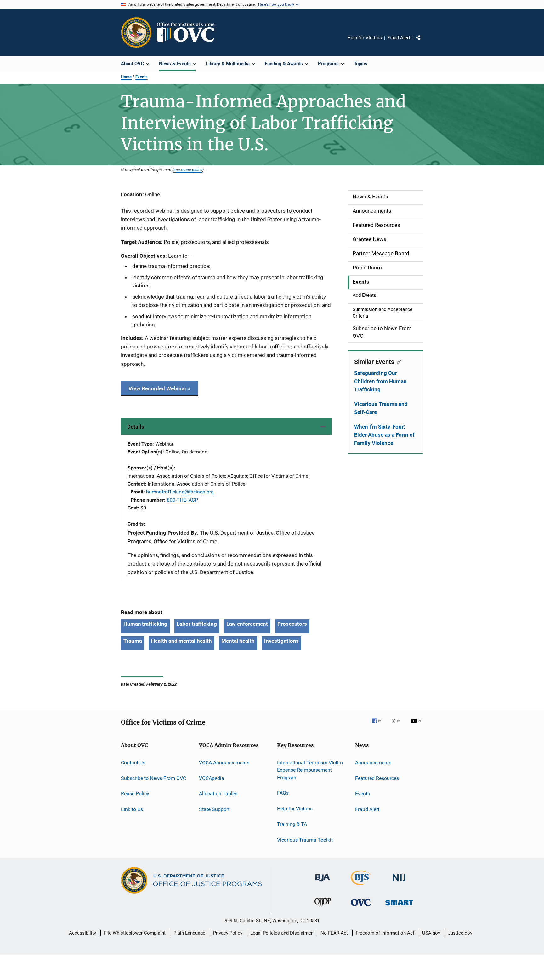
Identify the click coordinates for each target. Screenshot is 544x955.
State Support (214, 809)
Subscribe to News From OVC (153, 778)
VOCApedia (211, 778)
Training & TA (292, 824)
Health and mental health (181, 641)
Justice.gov (460, 933)
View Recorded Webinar (157, 388)
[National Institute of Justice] (399, 883)
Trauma (132, 641)
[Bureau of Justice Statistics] (361, 886)
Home (126, 76)
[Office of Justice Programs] (136, 32)
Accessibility (82, 933)
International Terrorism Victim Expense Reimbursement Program (310, 769)
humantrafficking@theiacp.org (180, 492)
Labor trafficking (197, 624)
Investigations (281, 641)
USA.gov (431, 933)
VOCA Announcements (224, 762)
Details (135, 426)
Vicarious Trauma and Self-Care (381, 408)
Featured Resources (377, 778)
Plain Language (189, 933)
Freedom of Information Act (385, 933)
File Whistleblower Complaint (135, 933)
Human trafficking (145, 624)
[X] (398, 725)
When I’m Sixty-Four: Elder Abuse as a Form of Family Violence (384, 434)
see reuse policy (187, 169)
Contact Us (133, 762)
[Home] (188, 32)
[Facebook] (379, 725)
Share (423, 42)
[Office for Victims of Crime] (361, 907)
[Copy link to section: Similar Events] (397, 361)
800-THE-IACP (182, 500)
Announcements (373, 762)
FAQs (283, 793)
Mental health (238, 641)
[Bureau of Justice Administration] (322, 882)
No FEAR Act (334, 933)
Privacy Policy (227, 933)
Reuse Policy (135, 794)
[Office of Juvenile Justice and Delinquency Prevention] (322, 907)
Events (141, 76)
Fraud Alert (398, 38)
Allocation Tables (218, 794)
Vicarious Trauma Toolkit (305, 840)
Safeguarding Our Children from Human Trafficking (380, 381)
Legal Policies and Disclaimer (281, 933)
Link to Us (132, 809)
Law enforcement (247, 624)
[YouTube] (417, 725)
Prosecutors (292, 624)
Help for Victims (364, 38)
